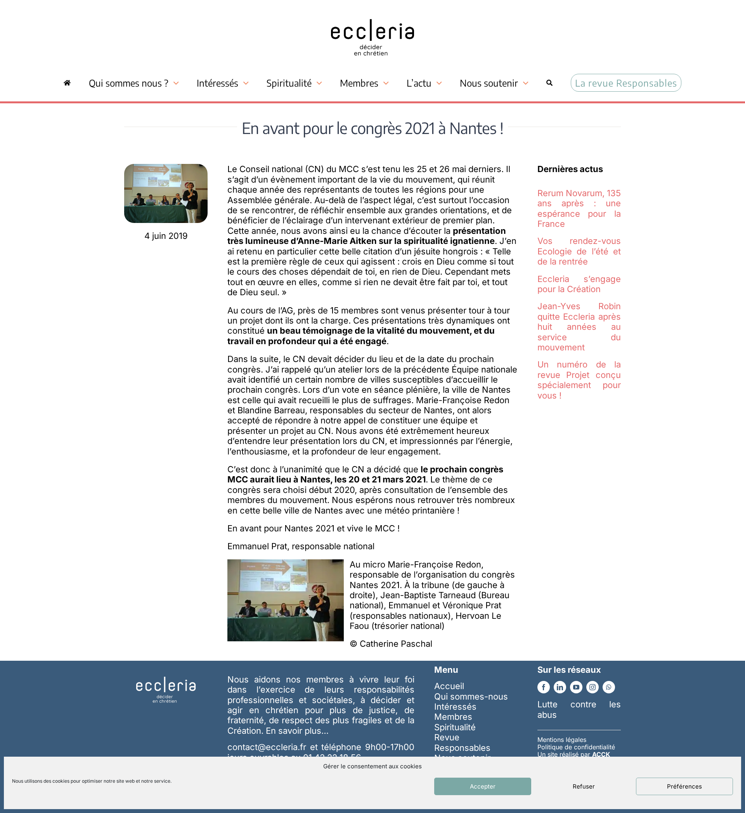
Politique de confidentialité (576, 747)
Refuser (584, 786)
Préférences (684, 786)
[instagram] (592, 687)
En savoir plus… (297, 731)
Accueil (449, 686)
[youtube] (576, 687)
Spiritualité (455, 727)
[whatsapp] (609, 687)
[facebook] (543, 687)
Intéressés (455, 707)
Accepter (483, 786)
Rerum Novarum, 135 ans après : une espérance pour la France (579, 208)
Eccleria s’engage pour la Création (579, 284)
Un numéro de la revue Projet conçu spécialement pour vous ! (579, 379)
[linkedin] (560, 687)
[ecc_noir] (372, 12)
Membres (453, 717)
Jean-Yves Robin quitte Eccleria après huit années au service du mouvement (579, 326)
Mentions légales (561, 739)
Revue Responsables (462, 742)
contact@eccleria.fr (268, 747)
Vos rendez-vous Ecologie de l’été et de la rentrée (579, 251)
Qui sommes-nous (471, 696)
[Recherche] (549, 82)
